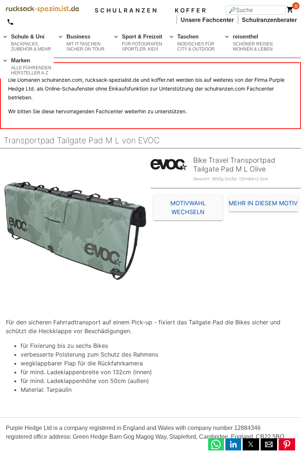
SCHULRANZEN (127, 10)
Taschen (196, 42)
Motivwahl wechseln (188, 207)
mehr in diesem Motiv (263, 203)
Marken (31, 66)
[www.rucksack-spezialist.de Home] (39, 10)
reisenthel (253, 42)
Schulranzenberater (269, 19)
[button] (216, 444)
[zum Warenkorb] (290, 11)
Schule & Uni (31, 42)
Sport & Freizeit (142, 42)
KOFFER (191, 10)
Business (85, 42)
